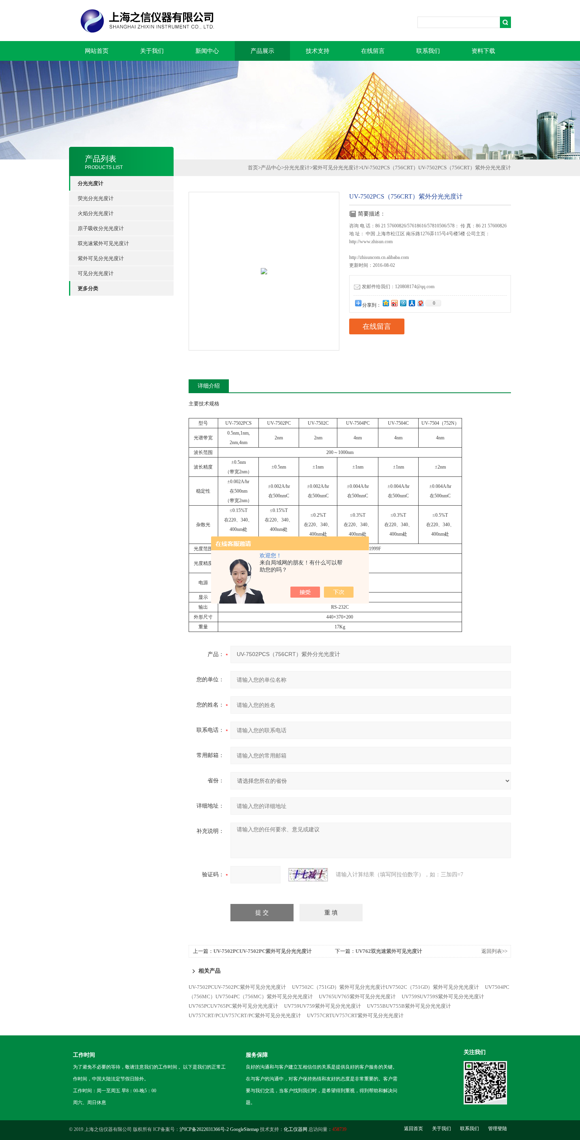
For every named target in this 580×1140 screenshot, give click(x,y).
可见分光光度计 (96, 273)
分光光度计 (297, 168)
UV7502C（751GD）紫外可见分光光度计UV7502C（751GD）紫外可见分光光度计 (385, 987)
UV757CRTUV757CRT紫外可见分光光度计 (355, 1015)
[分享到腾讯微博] (403, 303)
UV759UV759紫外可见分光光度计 (322, 1006)
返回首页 (413, 1128)
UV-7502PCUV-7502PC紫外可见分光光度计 (262, 951)
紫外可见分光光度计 (101, 258)
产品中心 (271, 168)
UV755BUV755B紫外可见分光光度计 (409, 1006)
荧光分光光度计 (96, 198)
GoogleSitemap (244, 1129)
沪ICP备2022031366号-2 (204, 1129)
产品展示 (262, 51)
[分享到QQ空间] (385, 303)
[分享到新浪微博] (394, 303)
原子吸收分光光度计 (101, 228)
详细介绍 (209, 386)
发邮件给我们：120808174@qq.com (398, 286)
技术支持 (317, 51)
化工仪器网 (295, 1129)
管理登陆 (497, 1128)
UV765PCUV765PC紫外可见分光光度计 (233, 1006)
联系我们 (428, 51)
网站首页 (97, 51)
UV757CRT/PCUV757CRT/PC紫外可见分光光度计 (245, 1015)
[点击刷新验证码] (308, 874)
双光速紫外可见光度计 (103, 243)
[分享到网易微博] (420, 303)
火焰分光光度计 (96, 213)
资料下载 (483, 51)
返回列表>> (494, 951)
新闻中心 (207, 51)
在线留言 (373, 51)
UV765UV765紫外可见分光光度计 (357, 996)
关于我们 (152, 51)
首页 (253, 168)
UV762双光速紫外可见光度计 (388, 951)
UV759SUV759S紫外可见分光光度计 (443, 996)
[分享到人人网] (411, 303)
